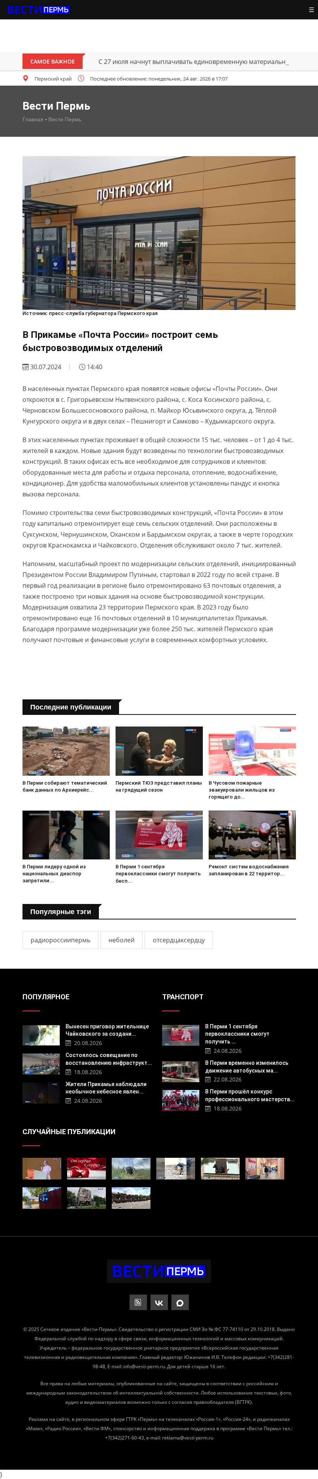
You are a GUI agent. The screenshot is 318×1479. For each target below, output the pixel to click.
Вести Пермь (64, 119)
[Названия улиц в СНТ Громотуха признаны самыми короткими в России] (41, 1198)
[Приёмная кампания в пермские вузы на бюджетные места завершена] (264, 1168)
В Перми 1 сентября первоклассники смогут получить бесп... (158, 873)
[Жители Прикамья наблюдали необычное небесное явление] (41, 1092)
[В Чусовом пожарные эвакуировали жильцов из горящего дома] (252, 751)
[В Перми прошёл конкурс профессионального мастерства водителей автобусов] (181, 1099)
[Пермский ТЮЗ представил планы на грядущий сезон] (159, 751)
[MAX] (180, 1302)
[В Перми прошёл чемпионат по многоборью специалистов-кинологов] (175, 1168)
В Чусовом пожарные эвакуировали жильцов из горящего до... (242, 790)
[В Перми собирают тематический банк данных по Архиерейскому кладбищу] (66, 751)
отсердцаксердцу (179, 940)
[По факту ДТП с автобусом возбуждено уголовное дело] (131, 1168)
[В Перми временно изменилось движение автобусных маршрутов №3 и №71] (181, 1070)
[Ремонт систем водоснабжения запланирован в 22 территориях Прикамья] (252, 835)
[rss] (138, 1302)
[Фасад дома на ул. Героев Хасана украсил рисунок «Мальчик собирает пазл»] (86, 1198)
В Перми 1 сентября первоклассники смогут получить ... (237, 1034)
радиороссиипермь (60, 940)
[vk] (159, 1302)
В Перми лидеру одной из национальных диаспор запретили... (54, 873)
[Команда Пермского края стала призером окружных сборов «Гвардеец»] (131, 1198)
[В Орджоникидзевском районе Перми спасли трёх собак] (220, 1168)
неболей (122, 940)
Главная (32, 119)
